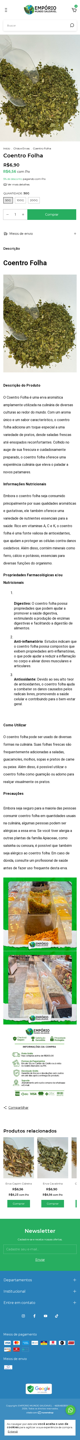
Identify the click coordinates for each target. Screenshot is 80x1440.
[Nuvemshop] (40, 1413)
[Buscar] (72, 25)
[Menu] (6, 10)
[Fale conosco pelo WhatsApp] (71, 1410)
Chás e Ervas (21, 148)
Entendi (13, 1431)
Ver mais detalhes (18, 184)
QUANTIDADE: (16, 193)
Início (6, 148)
